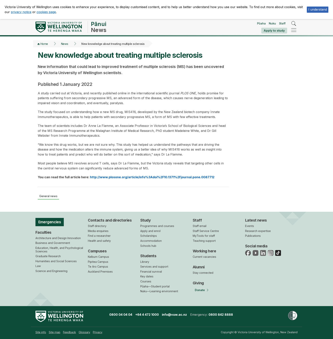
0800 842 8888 (221, 314)
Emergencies (49, 222)
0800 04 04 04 (120, 314)
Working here (204, 251)
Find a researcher (99, 235)
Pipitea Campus (98, 261)
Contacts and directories (110, 220)
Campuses (97, 251)
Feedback (69, 332)
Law (38, 266)
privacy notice (21, 12)
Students (148, 256)
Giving (198, 283)
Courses (145, 281)
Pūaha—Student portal (155, 286)
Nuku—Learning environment (159, 291)
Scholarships (148, 235)
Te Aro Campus (98, 266)
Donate (200, 290)
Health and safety (99, 240)
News (64, 43)
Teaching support (204, 240)
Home (44, 43)
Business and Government (52, 242)
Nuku (272, 23)
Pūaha (261, 23)
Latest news (256, 220)
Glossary (84, 332)
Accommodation (151, 240)
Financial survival (151, 271)
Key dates (146, 276)
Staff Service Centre (206, 231)
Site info (40, 332)
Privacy (97, 332)
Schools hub (148, 245)
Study (145, 220)
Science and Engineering (51, 271)
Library (144, 261)
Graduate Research (48, 256)
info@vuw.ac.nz (174, 314)
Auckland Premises (100, 271)
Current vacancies (204, 256)
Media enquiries (98, 231)
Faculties (43, 232)
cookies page (46, 12)
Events (249, 226)
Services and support (154, 266)
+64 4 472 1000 (147, 314)
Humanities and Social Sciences (56, 261)
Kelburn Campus (98, 256)
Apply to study (274, 30)
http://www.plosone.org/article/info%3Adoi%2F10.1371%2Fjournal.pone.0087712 (152, 177)
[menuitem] (40, 332)
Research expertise (258, 231)
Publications (253, 235)
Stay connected (203, 272)
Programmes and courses (157, 226)
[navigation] (294, 30)
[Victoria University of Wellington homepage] (58, 27)
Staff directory (97, 226)
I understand (317, 9)
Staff (282, 23)
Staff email (199, 226)
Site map (54, 332)
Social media (256, 246)
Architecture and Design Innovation (58, 238)
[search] (294, 23)
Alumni (199, 267)
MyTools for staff (204, 235)
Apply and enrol (150, 231)
